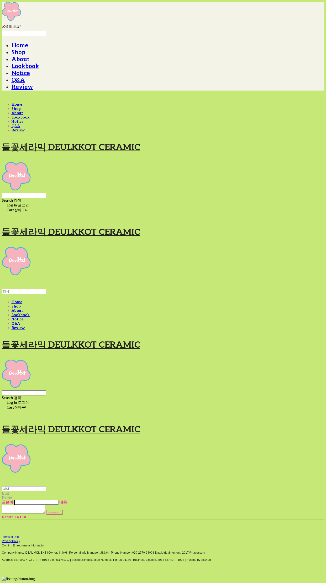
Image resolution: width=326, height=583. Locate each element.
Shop (18, 52)
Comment (54, 512)
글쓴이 (7, 502)
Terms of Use (10, 537)
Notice (20, 73)
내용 (63, 502)
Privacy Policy (11, 541)
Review (22, 87)
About (20, 59)
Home (19, 45)
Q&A (18, 80)
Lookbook (25, 66)
